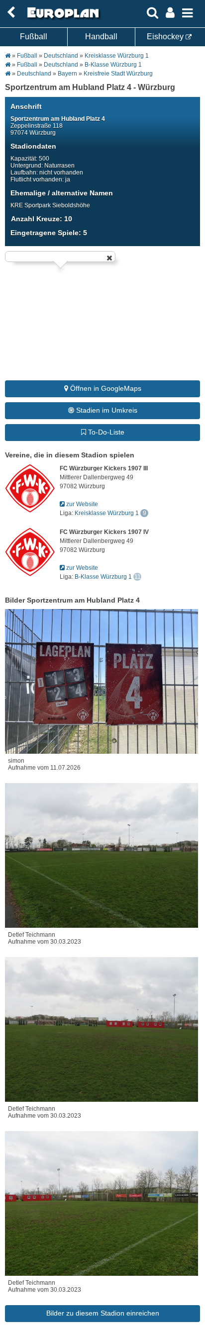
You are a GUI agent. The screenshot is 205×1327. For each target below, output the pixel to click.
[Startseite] (62, 18)
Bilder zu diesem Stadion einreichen (102, 1313)
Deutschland (61, 55)
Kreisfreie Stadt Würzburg (118, 73)
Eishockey (166, 36)
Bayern (67, 73)
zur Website (81, 504)
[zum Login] (11, 12)
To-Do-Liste (105, 432)
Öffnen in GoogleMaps (104, 388)
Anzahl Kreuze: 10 (41, 219)
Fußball (33, 36)
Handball (101, 36)
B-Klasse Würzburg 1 (113, 64)
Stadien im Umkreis (105, 410)
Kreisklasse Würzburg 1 (117, 55)
